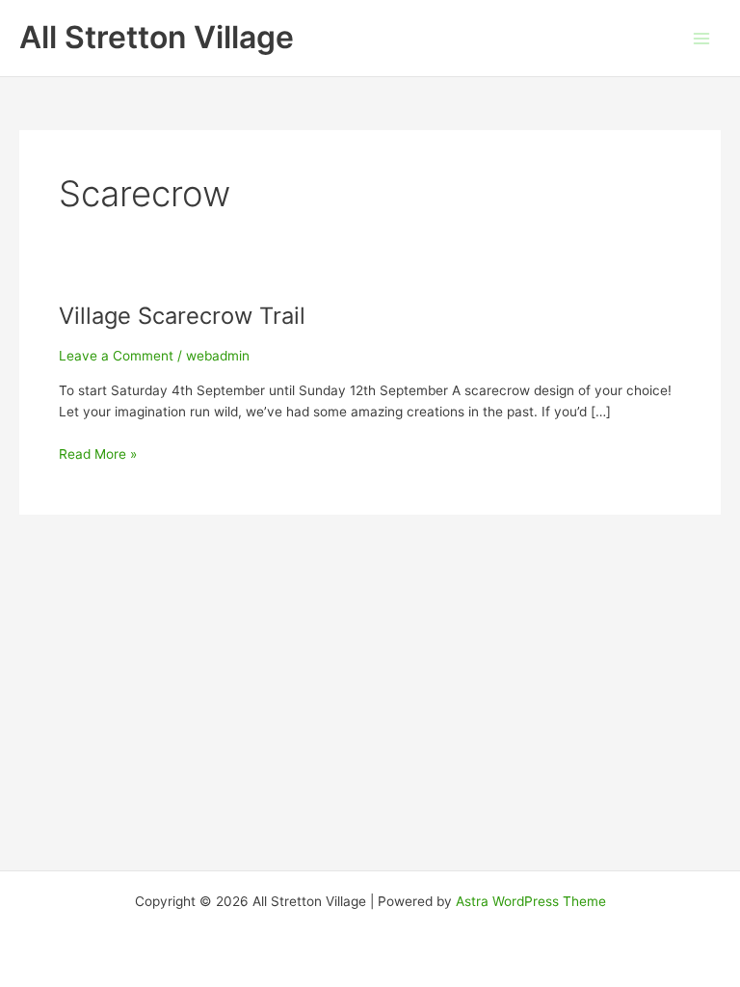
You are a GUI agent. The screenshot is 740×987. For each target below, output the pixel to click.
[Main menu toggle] (702, 38)
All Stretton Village (156, 37)
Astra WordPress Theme (531, 901)
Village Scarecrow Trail (182, 316)
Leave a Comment (116, 355)
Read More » (98, 455)
